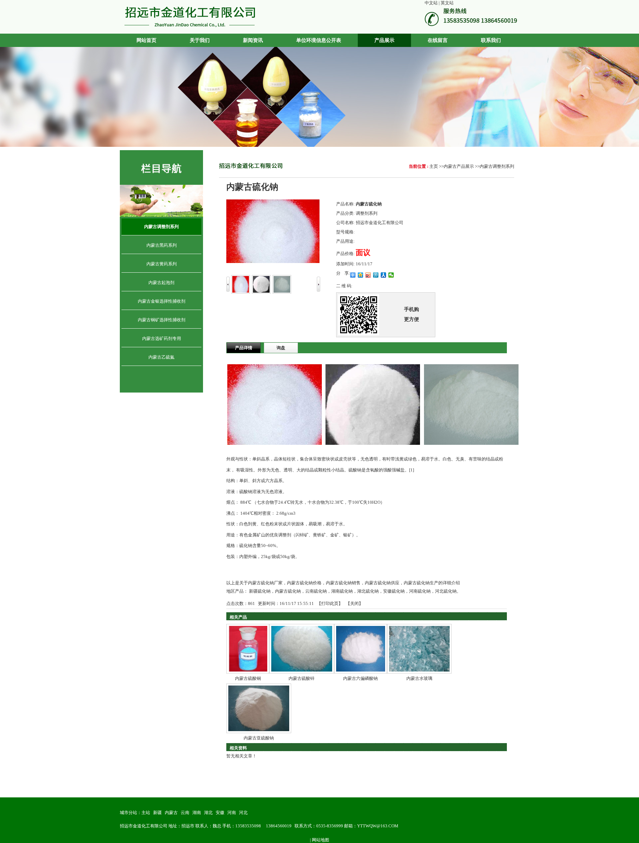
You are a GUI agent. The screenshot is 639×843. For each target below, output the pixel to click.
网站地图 (320, 839)
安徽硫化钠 (394, 591)
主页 (433, 166)
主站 (145, 812)
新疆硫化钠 (260, 591)
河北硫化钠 (446, 591)
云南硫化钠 (316, 591)
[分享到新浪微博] (368, 275)
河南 (231, 812)
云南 (185, 812)
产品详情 (243, 347)
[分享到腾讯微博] (376, 275)
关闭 (354, 603)
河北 (243, 812)
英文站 (447, 2)
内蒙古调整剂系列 (497, 166)
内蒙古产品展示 (459, 166)
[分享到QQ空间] (360, 275)
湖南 (196, 812)
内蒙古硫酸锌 (302, 678)
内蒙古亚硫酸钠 (259, 737)
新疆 (157, 812)
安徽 (220, 812)
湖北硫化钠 (368, 591)
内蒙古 (171, 812)
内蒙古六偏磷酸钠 (360, 678)
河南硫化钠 (420, 591)
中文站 (431, 2)
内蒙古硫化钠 (288, 591)
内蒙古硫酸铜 (248, 678)
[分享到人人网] (383, 275)
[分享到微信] (391, 275)
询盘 (281, 347)
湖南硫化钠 (342, 591)
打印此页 (329, 603)
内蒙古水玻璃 (419, 678)
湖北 (208, 812)
